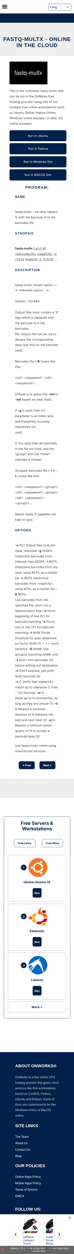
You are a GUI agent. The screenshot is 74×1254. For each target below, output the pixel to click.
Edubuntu (37, 931)
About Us (21, 1143)
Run (37, 893)
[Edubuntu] (38, 916)
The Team (22, 1136)
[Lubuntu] (38, 965)
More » (37, 1007)
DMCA (19, 1196)
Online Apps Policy (28, 1176)
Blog (18, 1156)
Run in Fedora (38, 149)
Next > (47, 765)
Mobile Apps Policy (28, 1183)
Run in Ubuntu (38, 136)
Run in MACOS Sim (37, 175)
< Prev (27, 765)
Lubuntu (37, 980)
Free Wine (52, 843)
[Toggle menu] (5, 6)
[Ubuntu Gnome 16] (38, 867)
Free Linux (24, 843)
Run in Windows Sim (38, 162)
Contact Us (22, 1149)
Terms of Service (26, 1189)
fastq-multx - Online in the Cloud (37, 42)
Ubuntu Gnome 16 (37, 882)
